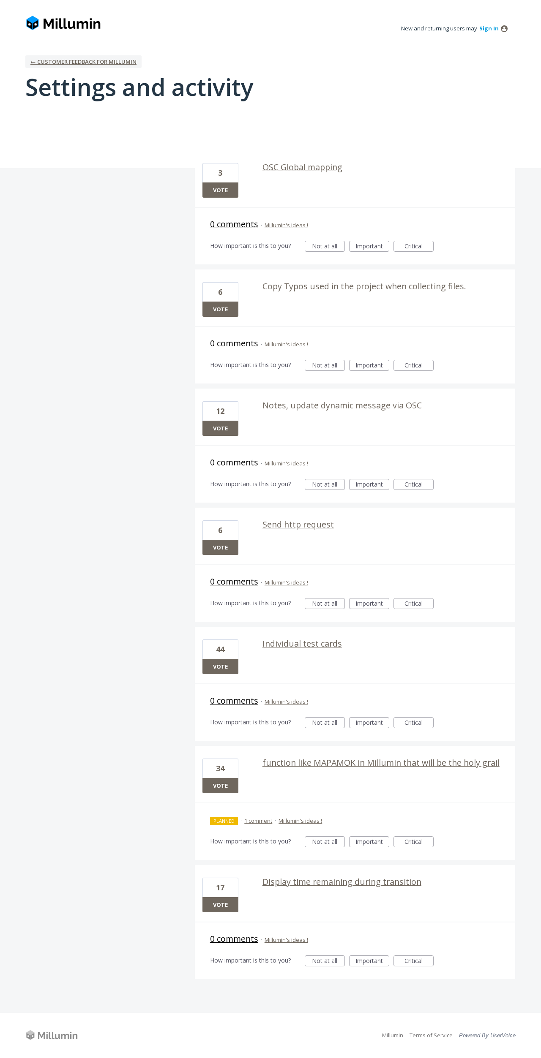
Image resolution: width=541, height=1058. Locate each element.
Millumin (392, 1035)
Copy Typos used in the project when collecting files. (364, 286)
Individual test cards (302, 643)
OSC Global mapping (302, 167)
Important (372, 247)
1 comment (258, 820)
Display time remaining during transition (341, 881)
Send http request (298, 524)
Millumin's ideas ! (286, 225)
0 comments (234, 224)
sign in (489, 28)
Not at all (328, 247)
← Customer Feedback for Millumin (83, 61)
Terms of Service (431, 1035)
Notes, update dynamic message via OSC (342, 405)
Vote (220, 190)
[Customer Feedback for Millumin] (63, 23)
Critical (419, 247)
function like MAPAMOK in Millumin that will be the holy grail (381, 762)
